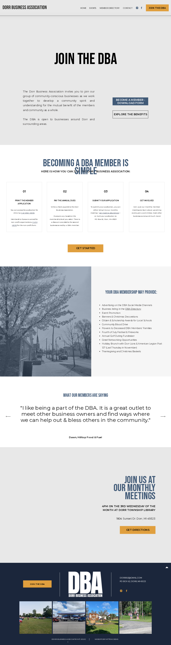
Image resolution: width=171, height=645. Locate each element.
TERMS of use (60, 642)
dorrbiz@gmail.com (131, 578)
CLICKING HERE (27, 213)
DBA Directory (133, 309)
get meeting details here (109, 213)
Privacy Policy (75, 642)
